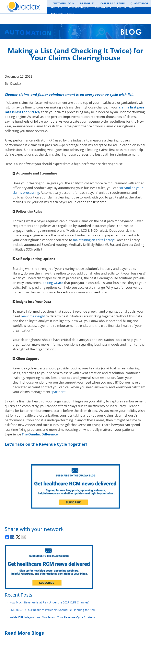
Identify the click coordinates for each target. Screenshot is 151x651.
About (55, 7)
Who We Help (77, 7)
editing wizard (53, 283)
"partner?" (58, 392)
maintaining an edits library (93, 240)
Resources (102, 7)
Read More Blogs (24, 633)
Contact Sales (126, 7)
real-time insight (33, 316)
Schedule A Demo (63, 14)
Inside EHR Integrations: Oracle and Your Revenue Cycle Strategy (52, 617)
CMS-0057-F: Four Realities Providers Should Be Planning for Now (52, 610)
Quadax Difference (43, 434)
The (25, 434)
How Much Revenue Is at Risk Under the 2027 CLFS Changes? (49, 602)
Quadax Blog (139, 3)
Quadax (15, 83)
